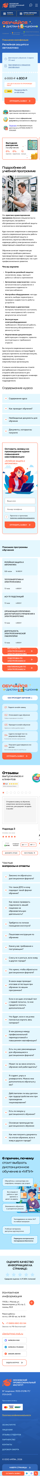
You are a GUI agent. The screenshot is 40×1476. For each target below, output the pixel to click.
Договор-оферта (10, 1449)
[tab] (3, 793)
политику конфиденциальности (22, 518)
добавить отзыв (11, 853)
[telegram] (27, 1473)
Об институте (9, 1425)
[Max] (31, 1473)
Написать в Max (14, 1340)
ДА (24, 844)
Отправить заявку (18, 101)
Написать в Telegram (15, 1347)
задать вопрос (12, 1363)
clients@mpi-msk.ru (12, 1333)
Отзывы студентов (11, 1435)
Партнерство (8, 1439)
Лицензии (7, 1430)
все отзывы (28, 853)
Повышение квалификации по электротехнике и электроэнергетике (17, 668)
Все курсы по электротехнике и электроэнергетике (17, 651)
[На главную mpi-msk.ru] (13, 4)
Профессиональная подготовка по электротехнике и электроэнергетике (17, 659)
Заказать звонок (14, 1354)
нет (32, 844)
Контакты (7, 1444)
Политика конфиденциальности (16, 1415)
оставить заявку (13, 1473)
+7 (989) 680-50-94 (36, 1473)
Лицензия (13, 126)
